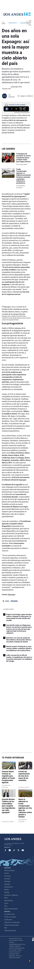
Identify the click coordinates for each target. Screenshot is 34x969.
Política (6, 873)
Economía (7, 876)
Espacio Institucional (11, 909)
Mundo (6, 890)
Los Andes (3, 22)
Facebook (5, 850)
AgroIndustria (13, 23)
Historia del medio (10, 930)
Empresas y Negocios (11, 895)
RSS (5, 928)
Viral (5, 906)
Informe (18, 328)
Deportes (7, 884)
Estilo (6, 898)
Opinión (6, 892)
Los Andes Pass (9, 914)
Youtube (23, 850)
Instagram (10, 850)
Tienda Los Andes (10, 917)
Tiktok (14, 850)
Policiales (7, 881)
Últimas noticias (9, 870)
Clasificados (8, 920)
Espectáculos (8, 887)
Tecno (6, 903)
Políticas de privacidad (11, 925)
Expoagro (14, 601)
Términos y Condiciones (12, 922)
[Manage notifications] (29, 960)
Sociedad (7, 879)
